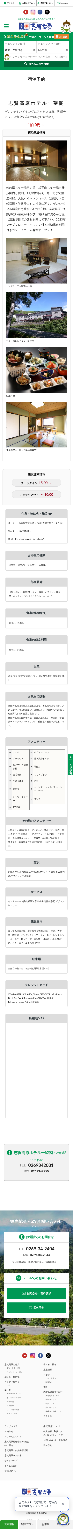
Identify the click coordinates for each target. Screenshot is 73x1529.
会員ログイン (10, 1471)
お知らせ (8, 1431)
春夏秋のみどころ (14, 1394)
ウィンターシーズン (15, 1372)
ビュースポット (52, 1378)
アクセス (10, 3)
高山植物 (10, 1402)
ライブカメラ (10, 1426)
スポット (47, 1375)
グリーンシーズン (14, 1368)
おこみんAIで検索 (38, 64)
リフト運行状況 (13, 1410)
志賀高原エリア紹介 (53, 1392)
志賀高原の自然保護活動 (16, 1450)
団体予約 (38, 1307)
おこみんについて (13, 1436)
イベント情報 (12, 1414)
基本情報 (9, 1524)
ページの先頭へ (70, 767)
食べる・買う (49, 1364)
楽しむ (7, 1390)
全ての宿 (63, 37)
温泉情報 (47, 1370)
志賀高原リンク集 (13, 1455)
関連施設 (49, 1382)
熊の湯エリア (51, 1407)
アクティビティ (11, 1382)
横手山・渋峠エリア (53, 1411)
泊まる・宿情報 (11, 1377)
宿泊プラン (27, 1524)
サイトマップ (10, 1461)
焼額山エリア (51, 1399)
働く (45, 1387)
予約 (8, 1385)
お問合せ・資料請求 (39, 1293)
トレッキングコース (15, 1398)
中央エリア (50, 1404)
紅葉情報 (10, 1406)
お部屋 (45, 1524)
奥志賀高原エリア (53, 1396)
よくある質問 (10, 1466)
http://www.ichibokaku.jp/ (31, 539)
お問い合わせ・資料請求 (55, 1440)
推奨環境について (52, 1426)
